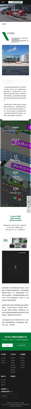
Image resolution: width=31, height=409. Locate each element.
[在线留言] (29, 207)
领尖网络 (16, 402)
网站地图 (22, 402)
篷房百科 (3, 384)
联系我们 (13, 376)
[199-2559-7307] (29, 198)
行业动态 (3, 382)
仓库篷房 (13, 362)
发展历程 (3, 362)
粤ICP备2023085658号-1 (16, 406)
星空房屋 (13, 372)
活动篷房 (13, 365)
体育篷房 (13, 360)
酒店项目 (22, 367)
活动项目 (22, 362)
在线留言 (7, 345)
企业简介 (3, 358)
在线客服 (3, 389)
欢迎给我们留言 (5, 391)
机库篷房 (13, 358)
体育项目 (22, 360)
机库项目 (22, 358)
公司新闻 (3, 379)
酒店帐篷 (13, 370)
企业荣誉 (3, 360)
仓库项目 (22, 365)
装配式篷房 (13, 367)
